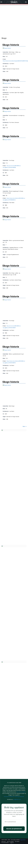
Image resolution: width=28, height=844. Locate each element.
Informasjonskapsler (19, 796)
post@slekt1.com (17, 799)
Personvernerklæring (9, 796)
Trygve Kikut (23, 839)
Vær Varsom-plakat (20, 791)
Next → (25, 426)
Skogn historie (10, 44)
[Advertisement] (14, 20)
